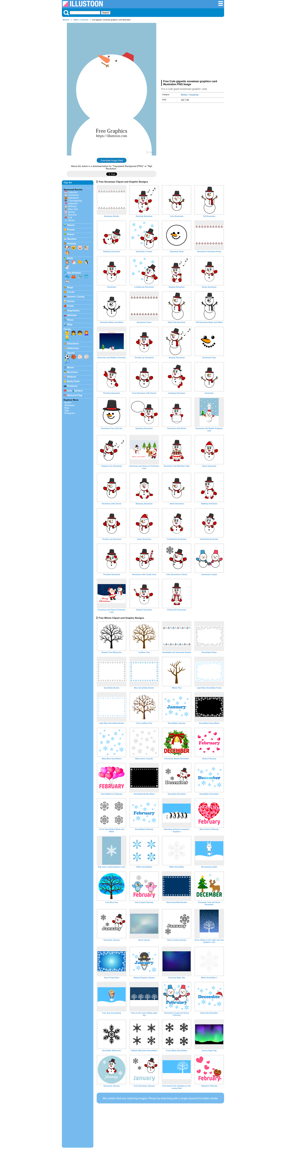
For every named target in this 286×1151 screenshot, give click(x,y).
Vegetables (73, 310)
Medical (71, 376)
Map (66, 407)
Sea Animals (74, 272)
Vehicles (72, 315)
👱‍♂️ (67, 338)
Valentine (73, 203)
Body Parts (73, 381)
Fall (70, 217)
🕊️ (67, 267)
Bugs (70, 287)
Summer (72, 214)
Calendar (73, 192)
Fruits (70, 306)
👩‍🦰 (86, 333)
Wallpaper (69, 405)
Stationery (73, 348)
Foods (70, 292)
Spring (71, 212)
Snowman (84, 20)
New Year (73, 209)
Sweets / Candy (76, 296)
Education (73, 343)
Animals (71, 243)
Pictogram (69, 413)
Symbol (78, 390)
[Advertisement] (192, 51)
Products (72, 386)
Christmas (73, 195)
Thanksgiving (75, 200)
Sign (66, 410)
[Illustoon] (83, 5)
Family (67, 329)
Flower (71, 229)
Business (72, 372)
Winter (76, 20)
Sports (71, 352)
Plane (70, 319)
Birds (70, 258)
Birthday (72, 206)
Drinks (70, 301)
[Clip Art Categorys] (220, 5)
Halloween (73, 197)
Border (68, 402)
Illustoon (66, 20)
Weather (71, 239)
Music (70, 367)
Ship (69, 324)
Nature (71, 225)
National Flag (74, 395)
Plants (70, 234)
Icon (69, 390)
